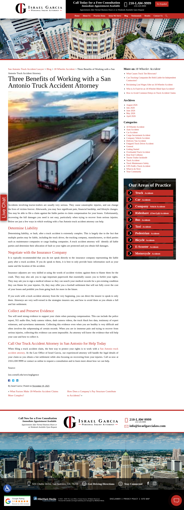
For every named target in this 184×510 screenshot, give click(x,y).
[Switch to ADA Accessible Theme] (7, 488)
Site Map (145, 499)
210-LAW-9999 (140, 419)
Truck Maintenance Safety (137, 163)
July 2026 (130, 108)
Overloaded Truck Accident (138, 152)
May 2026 (130, 113)
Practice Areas (99, 16)
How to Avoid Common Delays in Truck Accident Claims (151, 93)
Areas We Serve (114, 16)
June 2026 (130, 110)
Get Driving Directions (101, 483)
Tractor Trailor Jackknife (136, 157)
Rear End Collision (134, 155)
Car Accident (132, 132)
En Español (162, 4)
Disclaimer (115, 499)
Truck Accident (132, 160)
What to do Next (133, 169)
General (129, 146)
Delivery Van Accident (136, 141)
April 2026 (131, 116)
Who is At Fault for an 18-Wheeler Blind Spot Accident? (150, 89)
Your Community (133, 171)
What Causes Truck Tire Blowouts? (141, 73)
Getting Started (132, 149)
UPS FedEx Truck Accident (138, 166)
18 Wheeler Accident (64, 69)
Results (147, 16)
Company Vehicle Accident (138, 138)
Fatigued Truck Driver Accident (139, 143)
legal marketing (79, 500)
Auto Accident (132, 129)
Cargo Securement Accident (138, 135)
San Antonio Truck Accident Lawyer (26, 69)
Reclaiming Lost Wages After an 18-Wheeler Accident (149, 84)
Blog (126, 16)
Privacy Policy (131, 499)
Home (77, 16)
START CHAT (163, 486)
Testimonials (136, 16)
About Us (86, 16)
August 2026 (131, 105)
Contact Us (158, 16)
